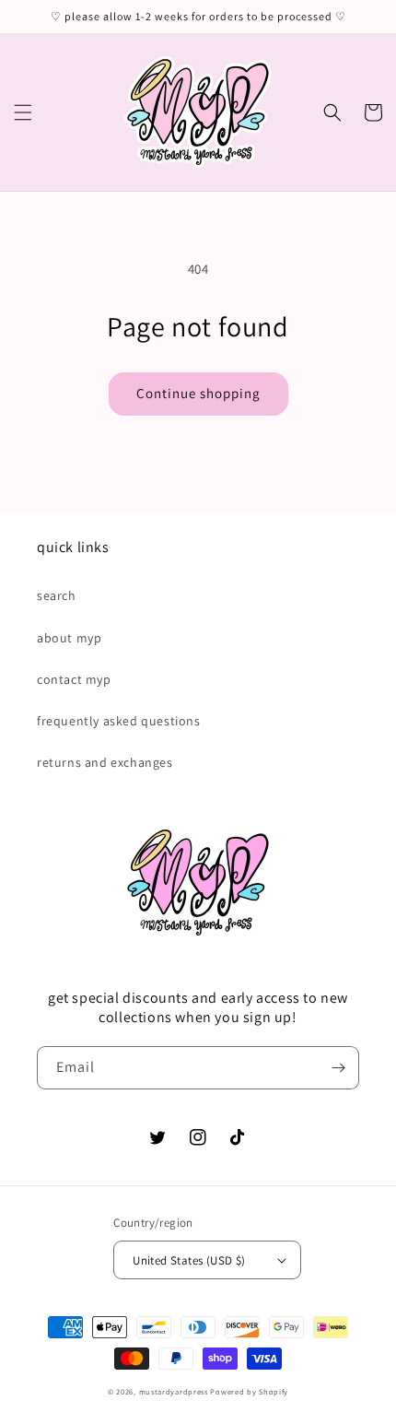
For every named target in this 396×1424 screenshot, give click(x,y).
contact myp (74, 679)
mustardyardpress (173, 1391)
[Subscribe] (338, 1067)
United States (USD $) (189, 1260)
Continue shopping (198, 393)
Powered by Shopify (249, 1391)
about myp (69, 638)
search (56, 595)
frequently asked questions (119, 720)
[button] (23, 112)
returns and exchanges (105, 762)
